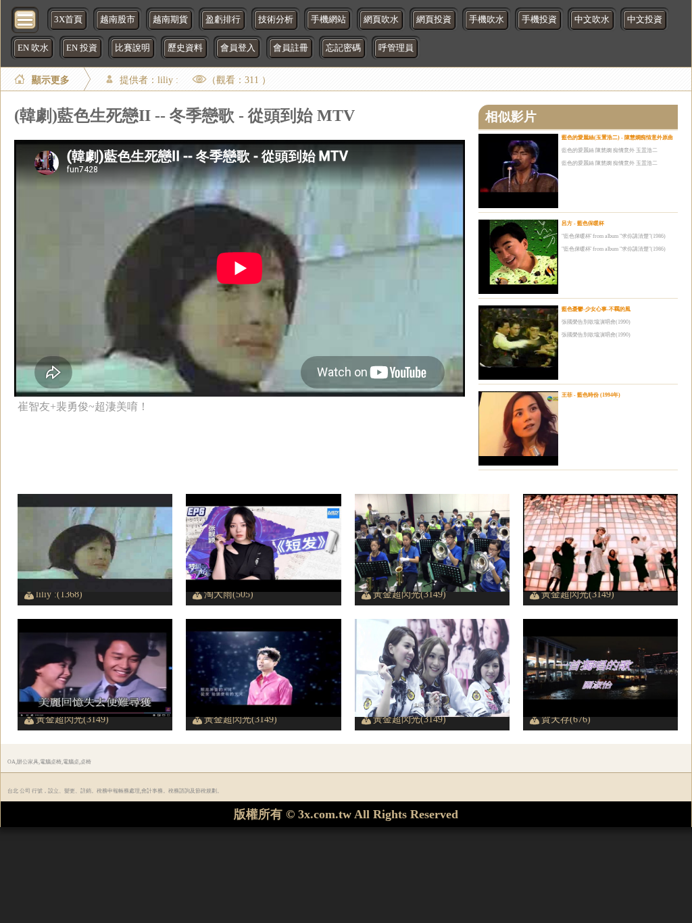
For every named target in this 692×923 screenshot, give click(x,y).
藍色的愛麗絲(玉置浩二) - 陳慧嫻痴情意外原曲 (617, 137)
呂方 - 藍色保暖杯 (583, 223)
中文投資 (644, 19)
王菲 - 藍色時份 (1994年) (591, 395)
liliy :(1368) (59, 594)
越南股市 (117, 19)
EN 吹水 (33, 48)
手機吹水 (486, 19)
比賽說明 (132, 48)
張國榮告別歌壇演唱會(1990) (596, 322)
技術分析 (275, 19)
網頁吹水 (381, 19)
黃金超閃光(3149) (409, 594)
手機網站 (328, 19)
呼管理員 (396, 48)
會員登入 (237, 48)
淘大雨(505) (228, 594)
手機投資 (539, 19)
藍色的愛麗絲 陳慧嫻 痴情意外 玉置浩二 (610, 150)
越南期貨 (170, 19)
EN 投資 (81, 48)
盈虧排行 (223, 19)
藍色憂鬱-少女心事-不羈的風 (596, 309)
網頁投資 (433, 19)
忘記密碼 (343, 48)
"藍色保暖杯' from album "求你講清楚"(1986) (614, 236)
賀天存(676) (566, 719)
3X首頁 (68, 19)
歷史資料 (185, 48)
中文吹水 (592, 19)
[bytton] (26, 18)
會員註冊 (290, 48)
